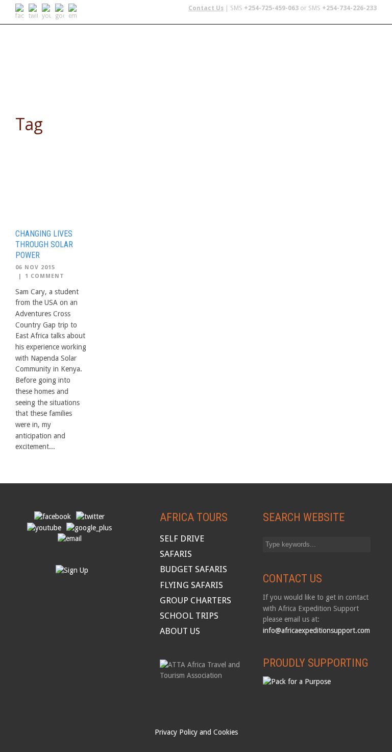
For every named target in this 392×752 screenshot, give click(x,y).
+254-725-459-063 (271, 8)
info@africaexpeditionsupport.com (316, 630)
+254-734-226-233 (349, 8)
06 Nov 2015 (35, 267)
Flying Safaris (158, 49)
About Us (95, 75)
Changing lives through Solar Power (44, 244)
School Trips (41, 75)
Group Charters (298, 49)
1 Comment (44, 276)
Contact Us (206, 8)
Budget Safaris (226, 49)
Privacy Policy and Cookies (196, 732)
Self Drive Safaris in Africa (68, 49)
